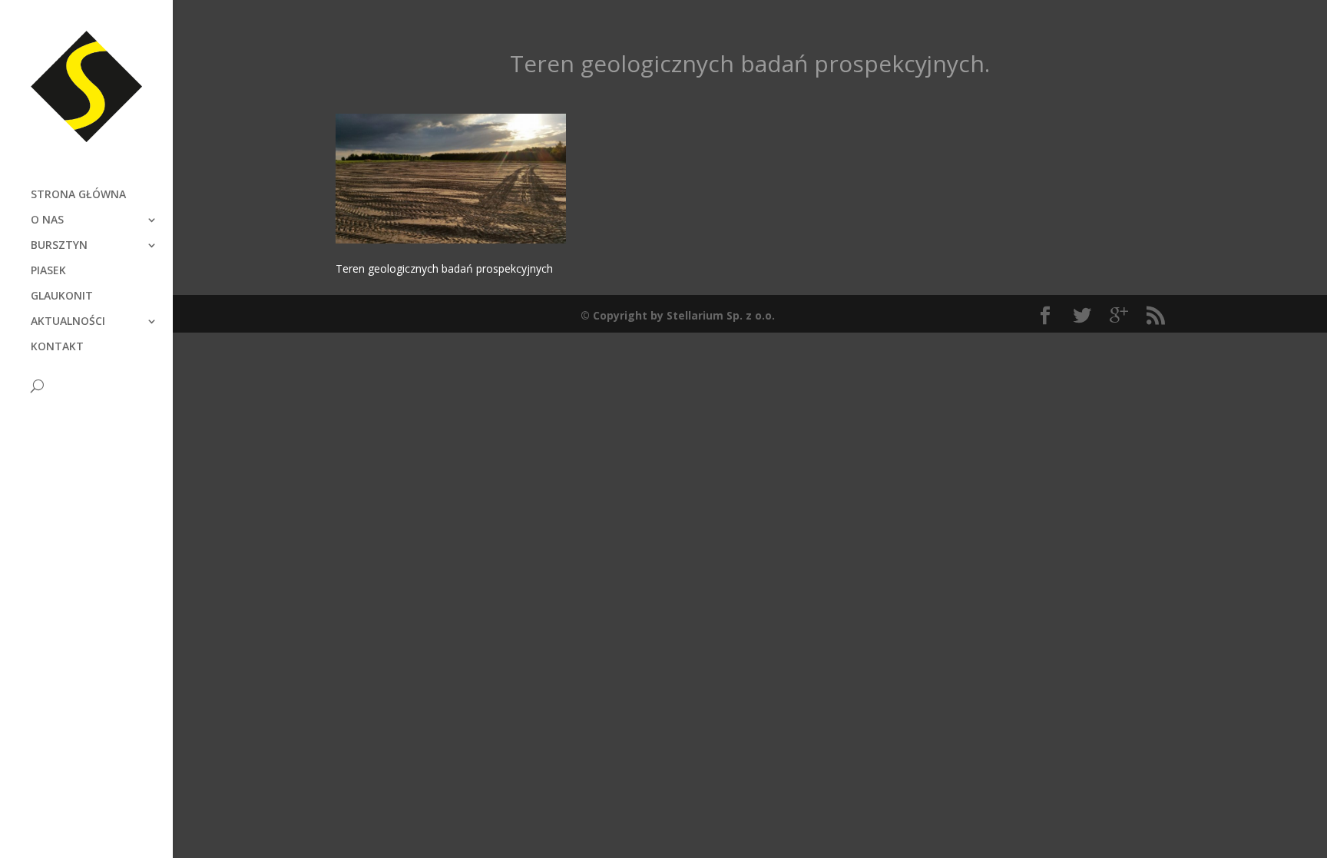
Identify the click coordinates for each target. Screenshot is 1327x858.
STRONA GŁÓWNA (78, 195)
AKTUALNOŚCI (68, 322)
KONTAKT (57, 347)
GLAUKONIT (62, 296)
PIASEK (48, 271)
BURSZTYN (59, 246)
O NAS (47, 220)
